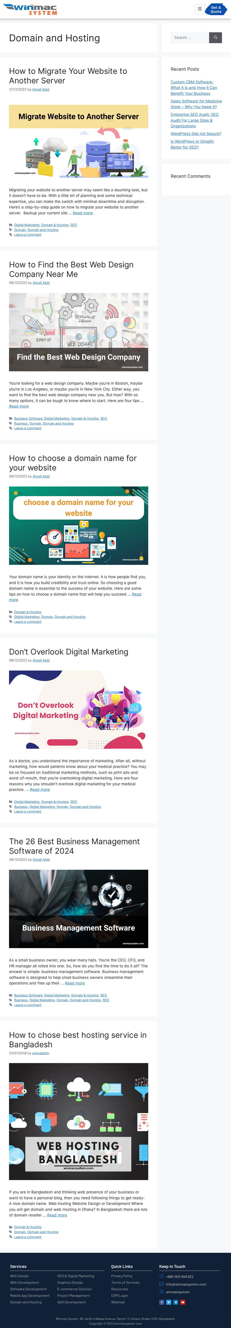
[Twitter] (168, 1302)
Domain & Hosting (55, 225)
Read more (83, 213)
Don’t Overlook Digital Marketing (68, 651)
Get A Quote (216, 9)
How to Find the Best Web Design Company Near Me (71, 269)
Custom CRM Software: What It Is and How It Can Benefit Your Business (194, 88)
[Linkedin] (175, 1302)
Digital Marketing (26, 225)
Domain (20, 230)
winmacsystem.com (128, 1323)
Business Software (28, 418)
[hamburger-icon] (200, 9)
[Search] (215, 37)
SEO (73, 225)
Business (21, 423)
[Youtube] (182, 1302)
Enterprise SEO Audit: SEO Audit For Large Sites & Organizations (195, 120)
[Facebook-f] (161, 1302)
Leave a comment (27, 234)
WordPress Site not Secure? (196, 133)
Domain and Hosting (43, 230)
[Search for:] (190, 37)
